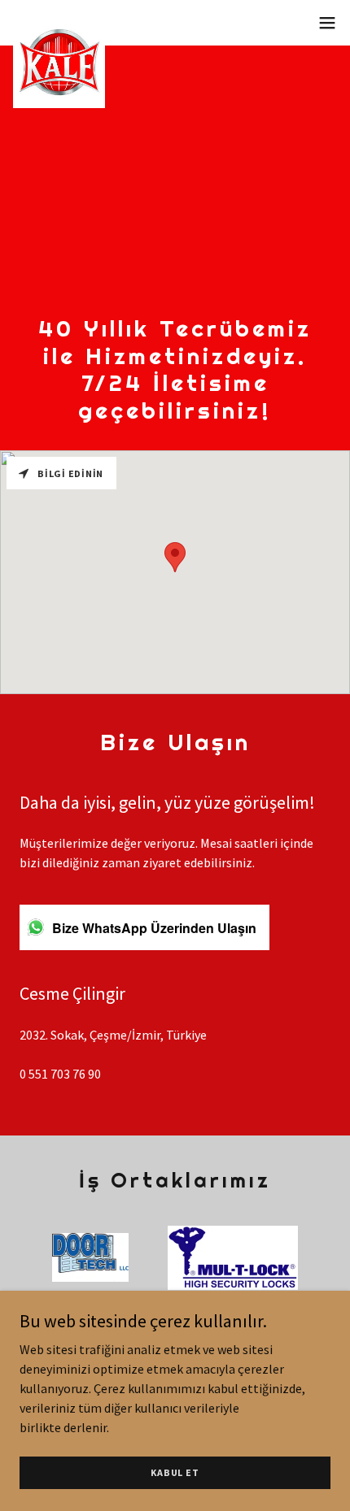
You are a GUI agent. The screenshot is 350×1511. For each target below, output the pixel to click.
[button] (327, 23)
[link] (59, 22)
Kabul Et (175, 1472)
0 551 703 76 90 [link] (60, 1074)
